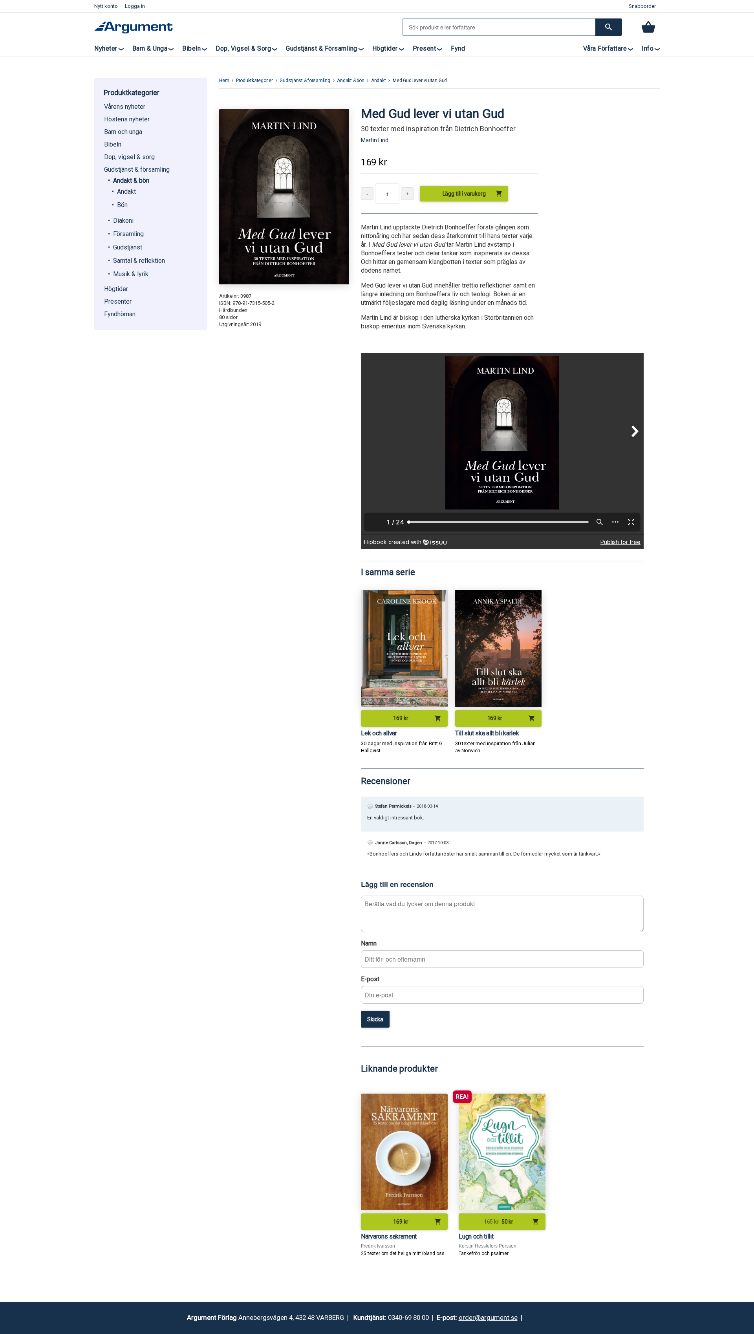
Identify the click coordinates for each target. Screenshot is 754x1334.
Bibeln (191, 48)
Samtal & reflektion (139, 260)
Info (647, 48)
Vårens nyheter (124, 106)
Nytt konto (106, 6)
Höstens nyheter (127, 119)
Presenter (118, 301)
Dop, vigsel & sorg (243, 48)
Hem (224, 80)
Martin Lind (374, 140)
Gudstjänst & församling (321, 48)
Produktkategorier (254, 80)
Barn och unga (123, 132)
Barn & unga (150, 48)
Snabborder (642, 6)
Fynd (458, 48)
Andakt (126, 191)
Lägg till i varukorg (473, 193)
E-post (370, 979)
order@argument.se (488, 1317)
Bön (122, 205)
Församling (128, 234)
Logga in (135, 6)
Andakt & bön (131, 180)
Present (424, 48)
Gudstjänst (127, 247)
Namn (369, 943)
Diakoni (123, 220)
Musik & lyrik (130, 274)
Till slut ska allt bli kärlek (487, 733)
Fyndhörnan (119, 314)
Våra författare (605, 48)
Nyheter (105, 48)
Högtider (385, 48)
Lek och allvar (379, 733)
